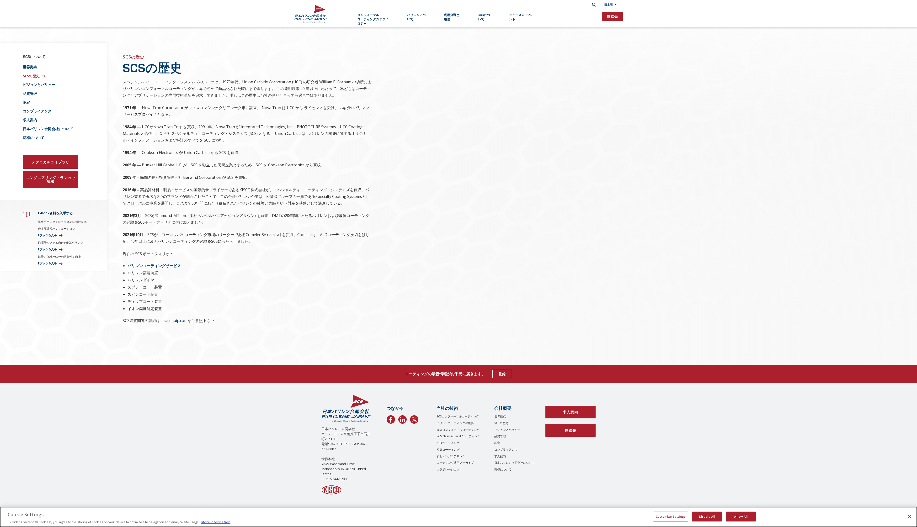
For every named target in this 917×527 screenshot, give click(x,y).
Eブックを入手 (47, 235)
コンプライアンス (37, 111)
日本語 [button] (608, 4)
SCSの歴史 (31, 75)
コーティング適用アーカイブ (455, 463)
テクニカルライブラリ (50, 161)
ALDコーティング (448, 443)
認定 (26, 102)
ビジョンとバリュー (39, 84)
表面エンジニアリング (451, 456)
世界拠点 (30, 66)
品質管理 (30, 93)
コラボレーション (448, 469)
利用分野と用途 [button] (452, 17)
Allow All (741, 516)
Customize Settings (670, 516)
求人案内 (30, 119)
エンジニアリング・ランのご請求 (50, 179)
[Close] (909, 516)
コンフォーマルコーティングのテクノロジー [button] (373, 19)
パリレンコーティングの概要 (455, 423)
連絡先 (612, 16)
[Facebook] (391, 418)
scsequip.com (175, 320)
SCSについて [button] (484, 17)
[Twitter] (414, 418)
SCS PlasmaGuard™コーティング (458, 436)
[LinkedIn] (402, 418)
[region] (458, 517)
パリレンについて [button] (416, 17)
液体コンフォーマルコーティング (458, 430)
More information (215, 522)
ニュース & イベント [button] (520, 17)
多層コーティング (448, 450)
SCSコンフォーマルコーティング (458, 416)
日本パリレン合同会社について (48, 128)
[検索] (594, 4)
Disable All (707, 516)
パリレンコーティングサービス (154, 265)
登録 (502, 373)
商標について (33, 137)
